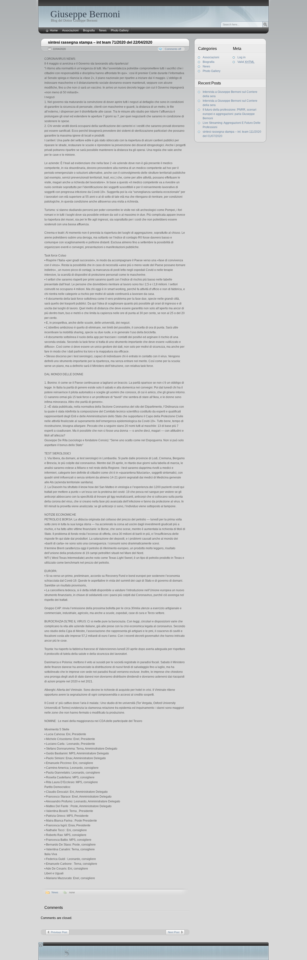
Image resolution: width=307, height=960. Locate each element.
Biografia (89, 30)
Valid (245, 62)
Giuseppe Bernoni (85, 14)
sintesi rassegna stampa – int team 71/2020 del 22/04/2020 (100, 42)
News (102, 30)
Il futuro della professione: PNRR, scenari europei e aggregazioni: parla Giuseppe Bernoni (229, 114)
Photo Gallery (120, 30)
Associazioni (70, 30)
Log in (241, 57)
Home (54, 30)
